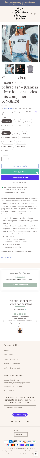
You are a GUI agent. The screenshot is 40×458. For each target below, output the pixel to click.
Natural (22, 142)
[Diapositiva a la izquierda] (2, 69)
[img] (20, 306)
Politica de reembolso (12, 364)
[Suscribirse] (34, 407)
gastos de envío (8, 108)
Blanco (6, 133)
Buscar (6, 350)
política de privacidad (12, 368)
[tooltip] (37, 173)
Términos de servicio (11, 359)
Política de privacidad (30, 451)
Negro (16, 133)
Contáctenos (9, 355)
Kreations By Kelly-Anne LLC (18, 448)
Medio (17, 121)
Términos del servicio (14, 454)
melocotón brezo (10, 137)
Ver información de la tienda (14, 192)
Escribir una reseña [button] (20, 284)
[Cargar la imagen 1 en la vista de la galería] (9, 69)
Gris (24, 133)
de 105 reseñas (19, 309)
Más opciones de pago (20, 182)
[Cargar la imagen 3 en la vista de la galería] (30, 69)
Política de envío (28, 454)
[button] (4, 14)
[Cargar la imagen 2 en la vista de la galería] (20, 69)
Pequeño (6, 121)
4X (30, 125)
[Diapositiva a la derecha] (38, 69)
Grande (27, 121)
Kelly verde (27, 137)
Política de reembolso (15, 451)
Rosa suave (7, 146)
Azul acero (21, 146)
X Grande (7, 125)
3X (23, 125)
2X (16, 125)
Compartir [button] (7, 257)
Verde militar (8, 142)
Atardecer (7, 151)
